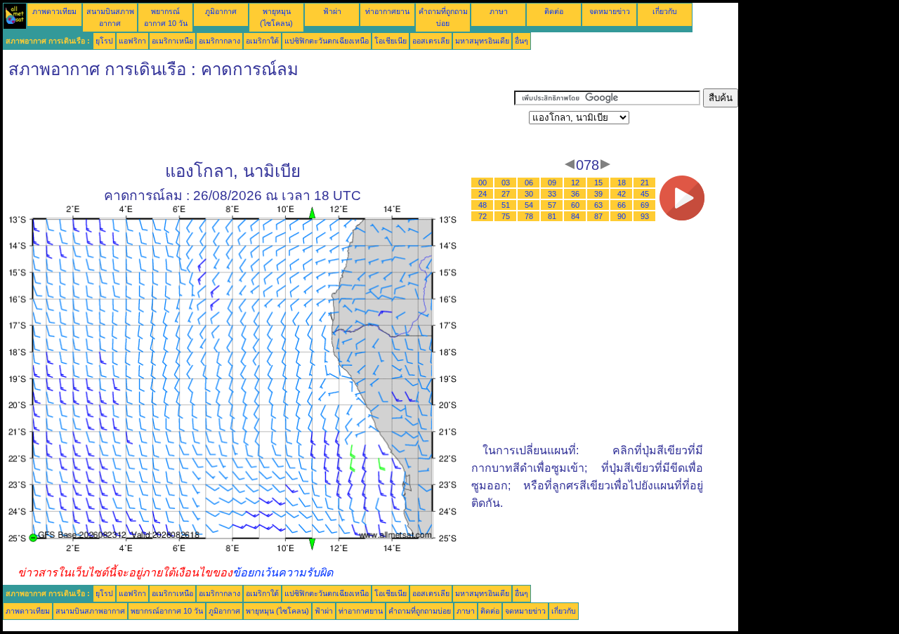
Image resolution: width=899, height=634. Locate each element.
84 (575, 216)
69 (645, 205)
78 (529, 216)
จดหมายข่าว (609, 11)
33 (552, 194)
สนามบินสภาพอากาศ (90, 611)
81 (552, 216)
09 (552, 182)
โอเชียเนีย (390, 41)
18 (621, 182)
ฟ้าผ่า (332, 11)
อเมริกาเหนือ (172, 41)
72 (482, 216)
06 (529, 182)
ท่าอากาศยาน (387, 11)
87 (598, 216)
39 (598, 194)
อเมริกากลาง (219, 41)
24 (482, 194)
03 (505, 182)
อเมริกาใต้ (262, 41)
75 (505, 216)
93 (645, 216)
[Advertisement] (258, 120)
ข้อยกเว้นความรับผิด (282, 573)
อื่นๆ (521, 41)
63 (598, 205)
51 (505, 205)
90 (621, 216)
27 (505, 194)
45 (645, 194)
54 (529, 205)
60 (575, 205)
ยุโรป (104, 41)
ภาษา (499, 11)
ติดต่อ (553, 11)
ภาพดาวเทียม (54, 11)
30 (529, 194)
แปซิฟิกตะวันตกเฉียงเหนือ (326, 41)
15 (598, 182)
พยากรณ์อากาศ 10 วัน (167, 611)
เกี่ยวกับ (664, 11)
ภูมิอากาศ (221, 11)
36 (575, 194)
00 (482, 182)
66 (621, 205)
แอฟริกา (132, 41)
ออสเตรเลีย (431, 41)
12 (575, 182)
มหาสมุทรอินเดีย (482, 41)
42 (621, 194)
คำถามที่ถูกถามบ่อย (419, 611)
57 (552, 205)
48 (482, 205)
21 (645, 182)
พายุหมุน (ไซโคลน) (277, 611)
